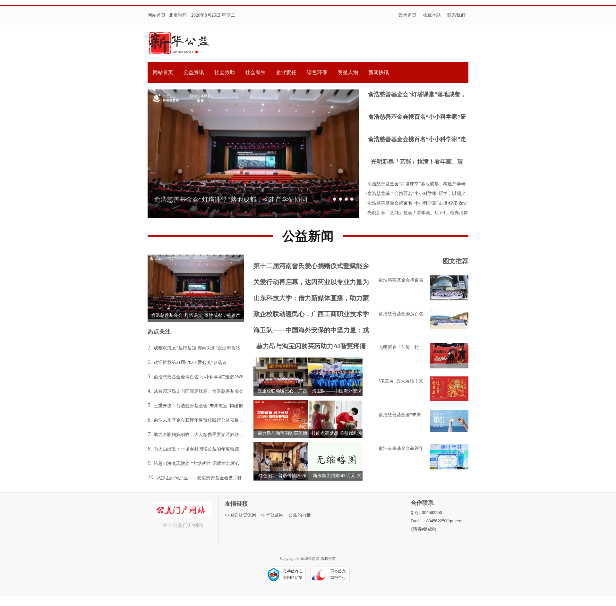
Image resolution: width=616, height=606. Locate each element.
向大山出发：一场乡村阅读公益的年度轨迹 (196, 449)
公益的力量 (299, 515)
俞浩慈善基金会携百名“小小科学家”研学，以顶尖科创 (417, 118)
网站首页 (157, 15)
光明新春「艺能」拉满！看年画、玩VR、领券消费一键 (417, 162)
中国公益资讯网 (240, 515)
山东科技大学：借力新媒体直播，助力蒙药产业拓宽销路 (311, 299)
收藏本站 (432, 15)
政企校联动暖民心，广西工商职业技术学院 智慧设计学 (311, 315)
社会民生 (255, 72)
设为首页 (407, 15)
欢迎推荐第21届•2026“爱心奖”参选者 (190, 362)
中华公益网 (272, 515)
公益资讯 (194, 72)
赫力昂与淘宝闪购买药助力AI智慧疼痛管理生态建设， (311, 347)
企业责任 (286, 72)
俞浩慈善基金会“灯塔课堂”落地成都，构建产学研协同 (417, 95)
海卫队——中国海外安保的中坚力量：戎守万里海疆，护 (311, 331)
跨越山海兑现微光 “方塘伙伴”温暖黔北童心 (197, 463)
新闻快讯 (378, 72)
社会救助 (224, 72)
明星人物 (348, 72)
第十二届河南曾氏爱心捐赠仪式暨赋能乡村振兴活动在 (311, 267)
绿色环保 (317, 72)
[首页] (179, 43)
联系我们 (456, 15)
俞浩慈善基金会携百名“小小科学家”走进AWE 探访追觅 (417, 140)
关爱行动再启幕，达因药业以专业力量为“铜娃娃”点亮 (311, 283)
